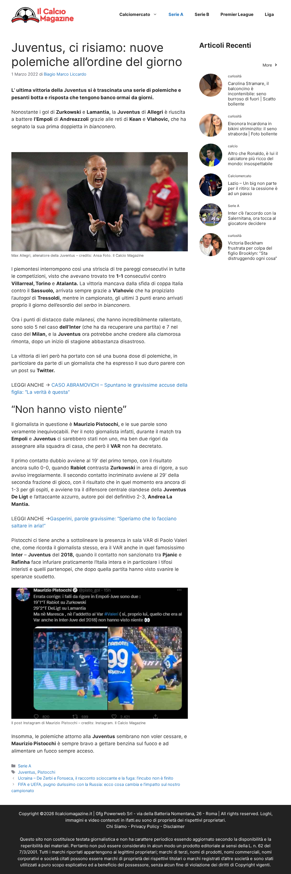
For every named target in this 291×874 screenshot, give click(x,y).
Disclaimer (174, 826)
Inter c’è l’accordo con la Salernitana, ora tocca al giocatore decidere (252, 218)
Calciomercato (134, 14)
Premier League (237, 14)
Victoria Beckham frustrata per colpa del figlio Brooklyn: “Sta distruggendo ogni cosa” (252, 250)
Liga (269, 14)
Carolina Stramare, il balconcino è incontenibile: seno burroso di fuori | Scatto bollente (252, 94)
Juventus (26, 772)
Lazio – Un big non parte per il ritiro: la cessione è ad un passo (253, 188)
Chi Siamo (116, 826)
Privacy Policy (145, 826)
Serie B (202, 14)
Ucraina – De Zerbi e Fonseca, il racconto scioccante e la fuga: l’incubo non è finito (95, 778)
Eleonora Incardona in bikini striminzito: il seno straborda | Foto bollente (252, 128)
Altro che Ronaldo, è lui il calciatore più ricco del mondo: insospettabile (253, 158)
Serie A (176, 14)
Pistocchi (46, 772)
